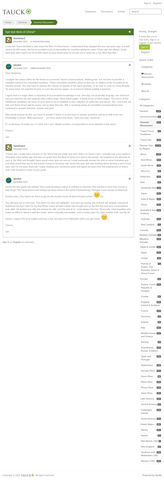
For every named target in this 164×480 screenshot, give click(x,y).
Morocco (150, 171)
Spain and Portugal (150, 358)
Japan (150, 193)
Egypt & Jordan (150, 247)
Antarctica (150, 176)
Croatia (150, 296)
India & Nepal (150, 199)
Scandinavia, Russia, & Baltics (150, 349)
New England (150, 446)
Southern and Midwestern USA (150, 454)
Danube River (150, 370)
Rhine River (150, 382)
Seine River (150, 393)
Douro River (150, 376)
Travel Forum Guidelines (150, 132)
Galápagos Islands (150, 411)
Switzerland (150, 365)
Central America (150, 404)
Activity (121, 11)
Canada (150, 230)
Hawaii (150, 435)
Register (157, 3)
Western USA (150, 461)
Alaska (150, 430)
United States (150, 424)
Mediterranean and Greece (150, 335)
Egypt (150, 252)
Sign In (147, 3)
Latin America (150, 398)
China (150, 204)
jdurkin (17, 65)
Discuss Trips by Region (150, 147)
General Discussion (41, 41)
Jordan (150, 258)
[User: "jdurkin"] (8, 66)
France (150, 311)
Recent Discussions (147, 75)
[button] (129, 32)
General (150, 111)
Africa (150, 154)
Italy (150, 327)
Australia (150, 219)
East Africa (150, 160)
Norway (150, 342)
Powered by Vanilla (152, 475)
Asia (150, 182)
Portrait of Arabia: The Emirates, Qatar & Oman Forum (150, 268)
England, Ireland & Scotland (150, 303)
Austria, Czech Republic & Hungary (150, 287)
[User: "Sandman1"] (8, 40)
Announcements (150, 116)
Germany (150, 316)
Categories (90, 11)
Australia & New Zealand (150, 212)
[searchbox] (146, 11)
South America (150, 418)
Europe (150, 279)
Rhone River (150, 387)
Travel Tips (150, 140)
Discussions (107, 11)
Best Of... (146, 91)
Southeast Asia (150, 187)
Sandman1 (19, 38)
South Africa (150, 165)
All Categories (147, 105)
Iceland (150, 322)
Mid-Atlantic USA (150, 441)
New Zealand (150, 224)
